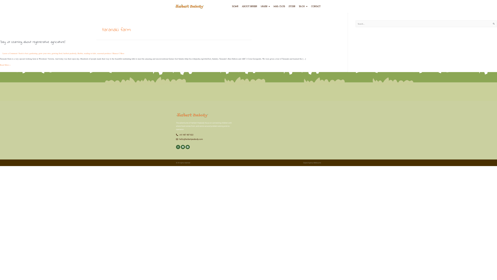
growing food (57, 53)
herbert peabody (69, 53)
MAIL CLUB (279, 6)
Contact (315, 6)
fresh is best (23, 53)
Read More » (5, 64)
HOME (235, 6)
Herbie (80, 53)
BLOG (302, 6)
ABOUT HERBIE (249, 6)
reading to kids (90, 53)
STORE (292, 6)
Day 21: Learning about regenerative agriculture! (32, 42)
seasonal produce (104, 53)
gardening (33, 53)
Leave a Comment (10, 53)
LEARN (264, 6)
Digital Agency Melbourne (312, 163)
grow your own (45, 53)
